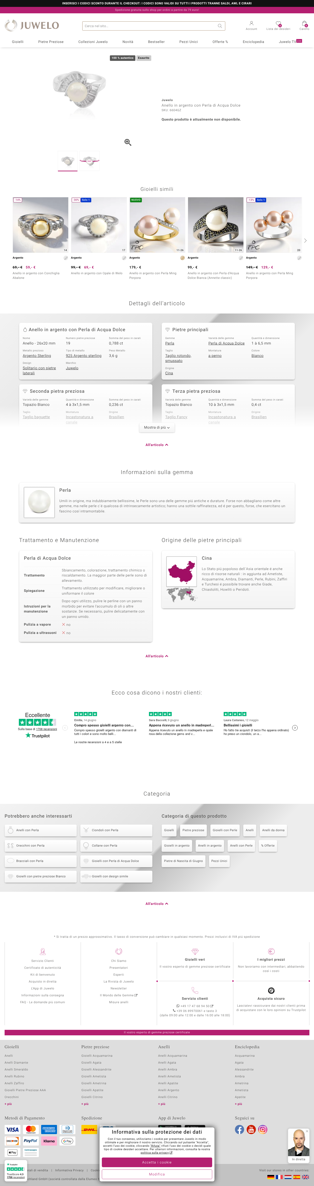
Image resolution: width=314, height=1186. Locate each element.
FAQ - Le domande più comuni (42, 1002)
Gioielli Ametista (93, 1076)
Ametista (241, 1090)
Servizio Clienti (42, 961)
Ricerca (220, 26)
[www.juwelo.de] (270, 1177)
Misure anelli (118, 1002)
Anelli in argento (210, 846)
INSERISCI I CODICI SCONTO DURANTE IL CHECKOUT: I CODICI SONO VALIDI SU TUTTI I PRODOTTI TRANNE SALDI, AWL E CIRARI (157, 4)
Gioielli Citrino (92, 1097)
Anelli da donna (273, 830)
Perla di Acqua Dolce (226, 343)
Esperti (119, 975)
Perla (169, 343)
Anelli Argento (168, 1090)
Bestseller (156, 42)
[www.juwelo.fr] (279, 1177)
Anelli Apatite (168, 1083)
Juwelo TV (290, 42)
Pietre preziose (193, 830)
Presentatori (118, 968)
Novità (128, 42)
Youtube (251, 1129)
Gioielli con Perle (225, 830)
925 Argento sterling (84, 356)
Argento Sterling (37, 356)
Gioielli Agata (91, 1063)
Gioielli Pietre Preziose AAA (25, 1090)
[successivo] (305, 240)
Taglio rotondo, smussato (178, 358)
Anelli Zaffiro (14, 1083)
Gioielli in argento (177, 846)
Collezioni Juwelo (93, 42)
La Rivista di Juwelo (119, 982)
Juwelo (72, 368)
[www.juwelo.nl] (288, 1177)
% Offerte (268, 846)
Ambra (240, 1076)
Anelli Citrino (167, 1097)
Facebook (239, 1129)
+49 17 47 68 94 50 (195, 1006)
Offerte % (220, 42)
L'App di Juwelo (42, 988)
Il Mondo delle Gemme (117, 995)
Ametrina (242, 1083)
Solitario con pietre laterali (39, 370)
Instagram (262, 1129)
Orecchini (12, 1097)
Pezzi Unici (189, 42)
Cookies (97, 1171)
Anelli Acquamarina (172, 1056)
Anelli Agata (167, 1063)
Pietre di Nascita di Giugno (183, 861)
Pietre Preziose (51, 42)
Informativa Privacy (69, 1171)
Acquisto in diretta (43, 982)
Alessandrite (244, 1069)
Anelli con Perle (241, 846)
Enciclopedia (253, 42)
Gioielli (18, 42)
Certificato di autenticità (42, 968)
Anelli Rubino (14, 1076)
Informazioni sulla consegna (42, 995)
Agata (239, 1063)
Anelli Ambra (167, 1069)
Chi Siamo (118, 961)
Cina (169, 373)
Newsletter (119, 988)
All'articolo (155, 445)
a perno (215, 356)
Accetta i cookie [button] (157, 1162)
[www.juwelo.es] (296, 1177)
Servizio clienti (195, 998)
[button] (251, 26)
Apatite (240, 1097)
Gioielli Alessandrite (96, 1069)
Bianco (257, 356)
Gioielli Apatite (92, 1090)
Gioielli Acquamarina (97, 1056)
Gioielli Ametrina (93, 1083)
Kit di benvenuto (43, 975)
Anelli (250, 830)
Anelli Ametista (169, 1076)
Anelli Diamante (16, 1063)
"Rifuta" (155, 1146)
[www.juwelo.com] (305, 1177)
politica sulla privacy (155, 1153)
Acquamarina (245, 1056)
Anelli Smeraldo (16, 1069)
